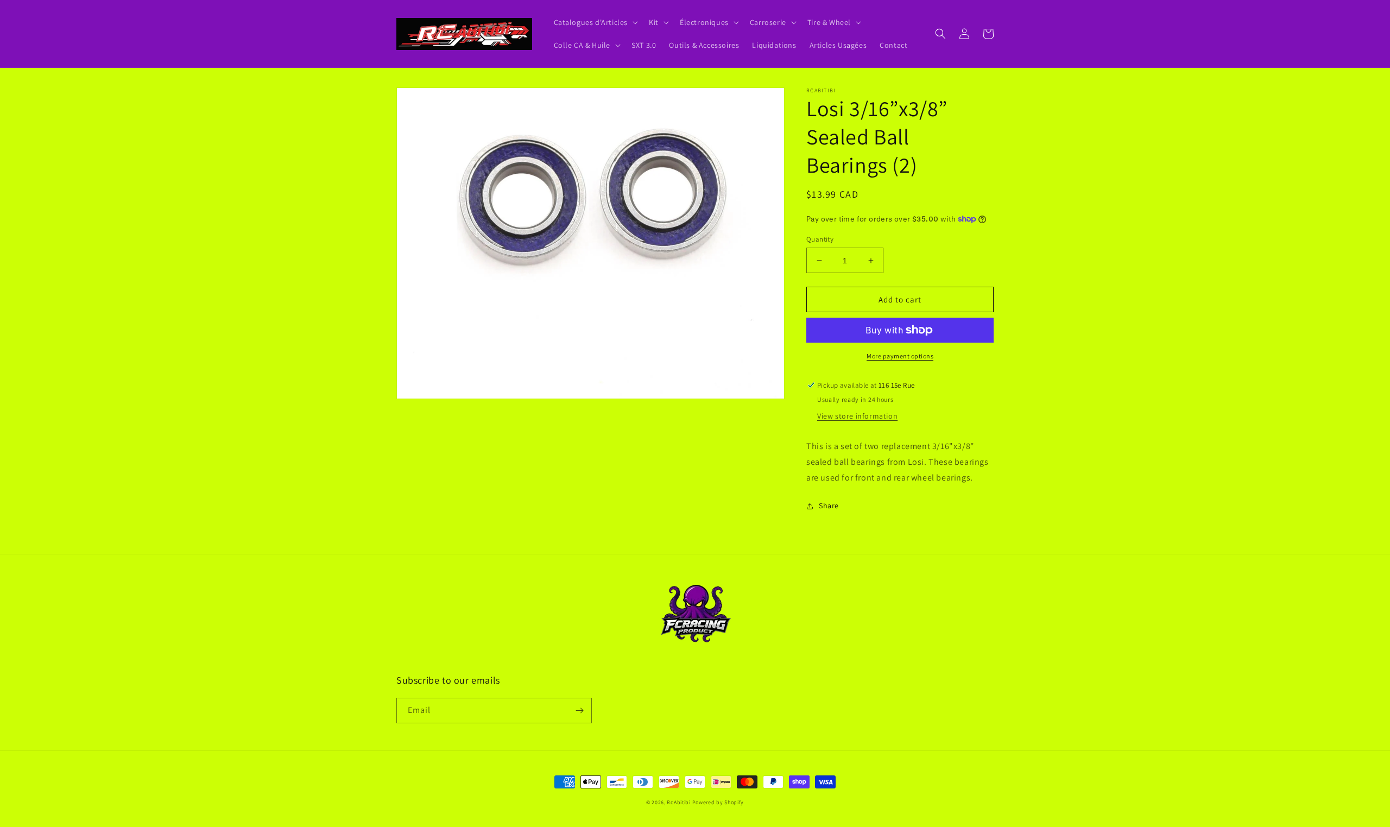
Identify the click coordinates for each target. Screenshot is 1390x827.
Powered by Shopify (718, 802)
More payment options (900, 356)
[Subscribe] (579, 710)
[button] (595, 22)
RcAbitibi (678, 802)
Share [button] (829, 505)
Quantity (819, 239)
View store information (857, 416)
